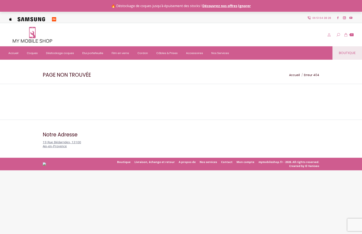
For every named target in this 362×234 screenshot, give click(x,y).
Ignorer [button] (244, 6)
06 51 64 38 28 (321, 18)
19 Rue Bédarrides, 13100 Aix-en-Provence (62, 144)
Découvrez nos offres (219, 6)
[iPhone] (10, 17)
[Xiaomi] (54, 17)
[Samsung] (31, 17)
